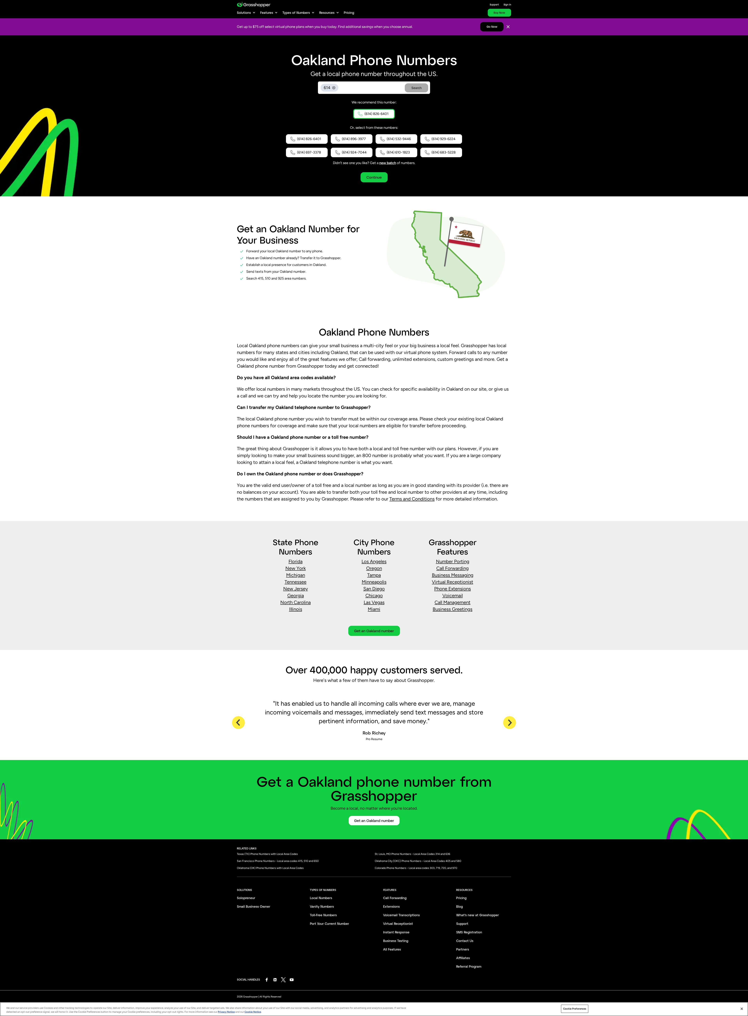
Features (266, 12)
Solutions (244, 12)
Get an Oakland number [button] (374, 631)
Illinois (295, 609)
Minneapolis (374, 582)
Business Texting (395, 941)
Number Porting (452, 561)
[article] (374, 585)
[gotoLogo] (254, 4)
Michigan (295, 575)
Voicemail (452, 595)
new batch (387, 163)
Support (494, 4)
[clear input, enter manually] (333, 87)
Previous (238, 722)
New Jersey (295, 588)
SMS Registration (469, 932)
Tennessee (295, 582)
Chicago (374, 595)
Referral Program (468, 966)
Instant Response (396, 932)
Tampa (374, 575)
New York (295, 568)
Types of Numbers (296, 12)
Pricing (349, 12)
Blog (459, 906)
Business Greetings (452, 609)
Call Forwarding (452, 568)
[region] (374, 1009)
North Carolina (295, 602)
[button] (374, 114)
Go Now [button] (492, 26)
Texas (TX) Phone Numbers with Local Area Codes (267, 854)
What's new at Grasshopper (477, 915)
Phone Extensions (452, 588)
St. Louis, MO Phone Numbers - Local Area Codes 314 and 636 (412, 854)
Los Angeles (374, 561)
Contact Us (464, 941)
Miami (374, 609)
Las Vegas (374, 602)
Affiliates (463, 958)
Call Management (452, 602)
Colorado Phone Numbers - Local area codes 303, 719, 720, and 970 (416, 868)
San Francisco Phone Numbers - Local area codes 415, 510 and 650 (278, 861)
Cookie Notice (252, 1011)
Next (509, 722)
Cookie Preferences (574, 1008)
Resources (326, 12)
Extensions (391, 906)
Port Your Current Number (329, 923)
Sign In (507, 4)
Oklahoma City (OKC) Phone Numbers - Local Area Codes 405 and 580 (418, 861)
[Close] (508, 27)
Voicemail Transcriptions (401, 915)
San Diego (374, 588)
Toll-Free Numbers (323, 915)
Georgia (295, 595)
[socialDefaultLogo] (266, 979)
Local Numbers (321, 898)
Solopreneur (246, 898)
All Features (392, 949)
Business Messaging (452, 575)
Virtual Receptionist (452, 582)
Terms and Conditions (412, 499)
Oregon (374, 568)
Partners (462, 949)
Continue (374, 177)
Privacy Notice (226, 1011)
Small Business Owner (253, 906)
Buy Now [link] (499, 12)
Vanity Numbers (322, 906)
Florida (295, 561)
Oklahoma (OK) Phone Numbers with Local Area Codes (270, 868)
